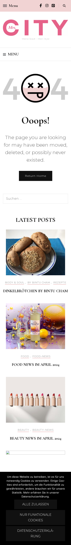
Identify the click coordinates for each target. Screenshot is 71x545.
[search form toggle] (64, 5)
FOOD (25, 356)
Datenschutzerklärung (35, 533)
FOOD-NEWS (41, 356)
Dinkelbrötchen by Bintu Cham (35, 291)
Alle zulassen (35, 504)
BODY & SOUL (14, 282)
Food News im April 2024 (35, 364)
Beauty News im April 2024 (35, 438)
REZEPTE (59, 282)
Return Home (35, 176)
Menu (13, 54)
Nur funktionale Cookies (35, 517)
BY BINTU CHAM (38, 282)
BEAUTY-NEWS (43, 429)
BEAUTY (23, 429)
